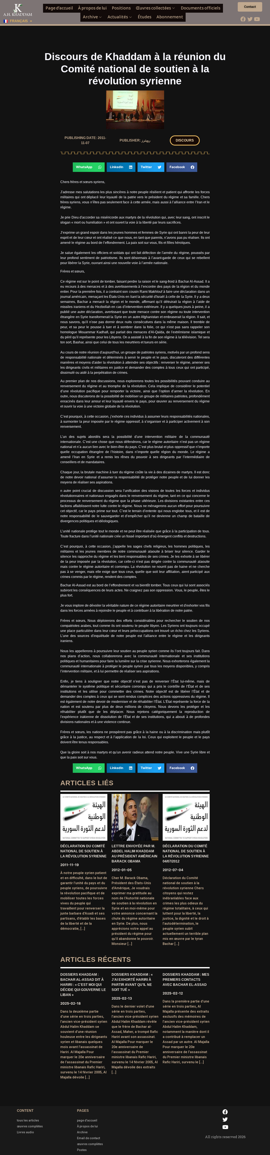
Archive (90, 17)
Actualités (118, 17)
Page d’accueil (59, 8)
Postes (82, 1150)
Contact (250, 7)
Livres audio (25, 1132)
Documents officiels (200, 8)
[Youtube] (257, 19)
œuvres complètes (30, 1126)
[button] (185, 140)
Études (144, 17)
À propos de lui (92, 8)
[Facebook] (243, 19)
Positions (121, 8)
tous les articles (28, 1120)
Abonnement (170, 17)
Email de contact (88, 1138)
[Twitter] (250, 19)
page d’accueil (87, 1120)
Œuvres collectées (153, 8)
